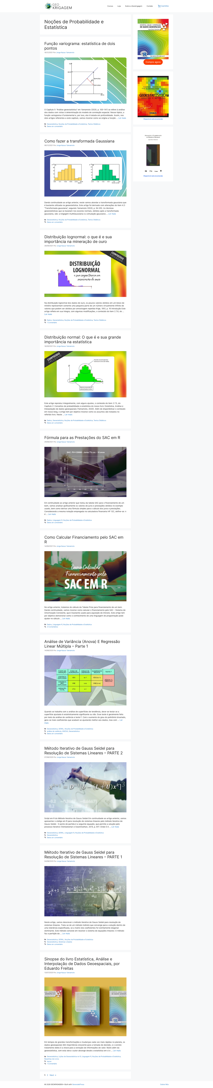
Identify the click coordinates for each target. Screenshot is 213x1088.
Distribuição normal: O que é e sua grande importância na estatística (82, 339)
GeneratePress (78, 1084)
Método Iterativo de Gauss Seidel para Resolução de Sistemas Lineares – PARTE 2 (83, 750)
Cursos (110, 6)
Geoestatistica (74, 731)
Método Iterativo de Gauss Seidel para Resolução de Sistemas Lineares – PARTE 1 (83, 854)
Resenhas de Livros (51, 1059)
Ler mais (122, 118)
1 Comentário (52, 322)
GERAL (61, 729)
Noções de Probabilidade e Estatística (73, 124)
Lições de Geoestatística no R (70, 1056)
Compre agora (153, 62)
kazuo (49, 1061)
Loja (119, 6)
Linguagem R (57, 520)
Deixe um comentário (55, 126)
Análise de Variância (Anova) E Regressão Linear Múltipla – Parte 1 (82, 643)
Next (53, 1075)
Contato (150, 6)
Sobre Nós (164, 1084)
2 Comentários (52, 627)
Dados (49, 320)
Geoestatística (52, 124)
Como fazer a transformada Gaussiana (79, 141)
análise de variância (54, 731)
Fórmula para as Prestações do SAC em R (82, 437)
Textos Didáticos (94, 124)
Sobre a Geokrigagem (133, 6)
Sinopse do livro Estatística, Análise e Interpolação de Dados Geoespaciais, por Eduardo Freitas (82, 964)
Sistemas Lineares (65, 942)
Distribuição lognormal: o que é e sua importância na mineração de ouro (78, 239)
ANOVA (65, 731)
